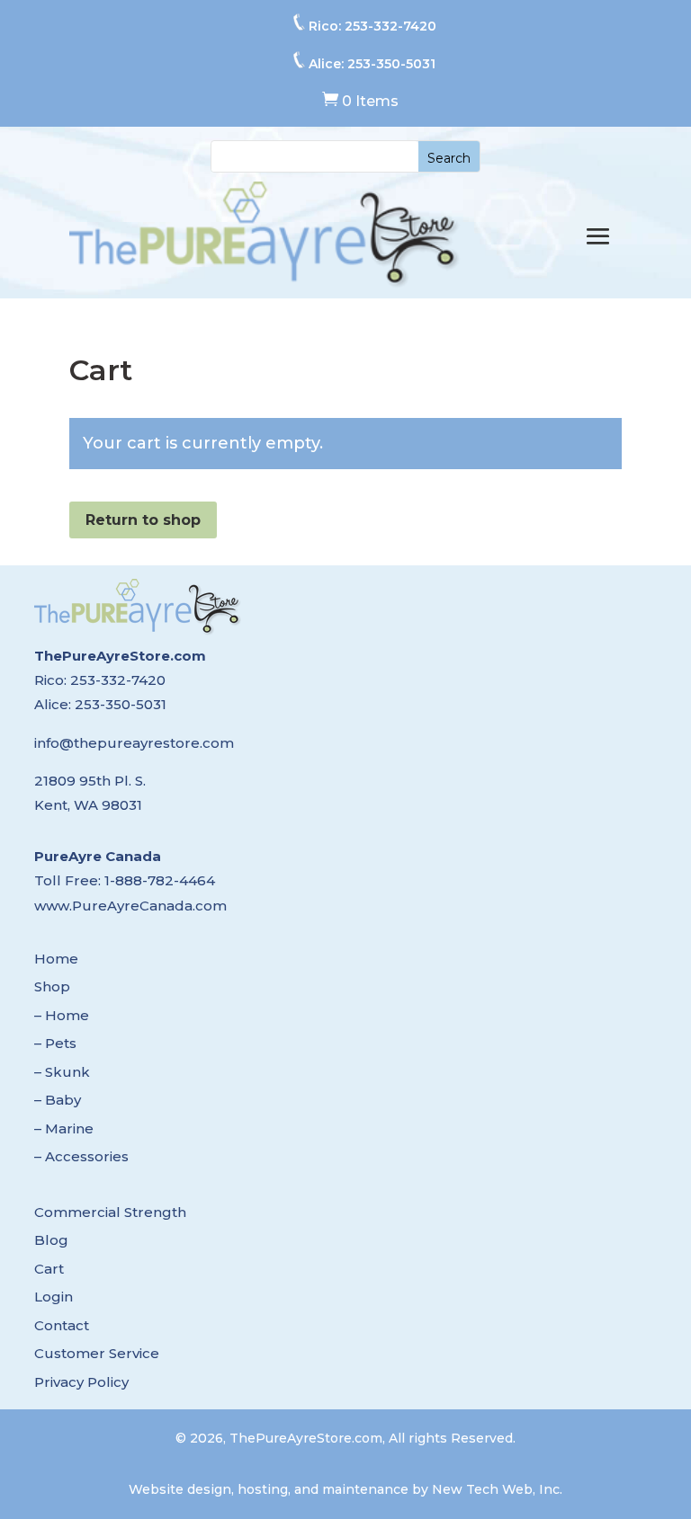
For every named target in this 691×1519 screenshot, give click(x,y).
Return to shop (143, 520)
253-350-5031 (391, 64)
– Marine (64, 1128)
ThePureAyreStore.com (120, 655)
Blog (51, 1239)
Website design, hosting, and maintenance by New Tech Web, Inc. (345, 1489)
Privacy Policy (81, 1381)
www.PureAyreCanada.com (130, 905)
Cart (49, 1268)
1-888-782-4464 (159, 880)
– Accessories (81, 1156)
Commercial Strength (110, 1212)
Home (56, 958)
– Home (61, 1015)
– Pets (55, 1043)
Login (53, 1296)
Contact (61, 1325)
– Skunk (62, 1071)
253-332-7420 (390, 26)
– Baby (57, 1099)
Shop (52, 986)
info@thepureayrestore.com (134, 742)
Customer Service (96, 1353)
